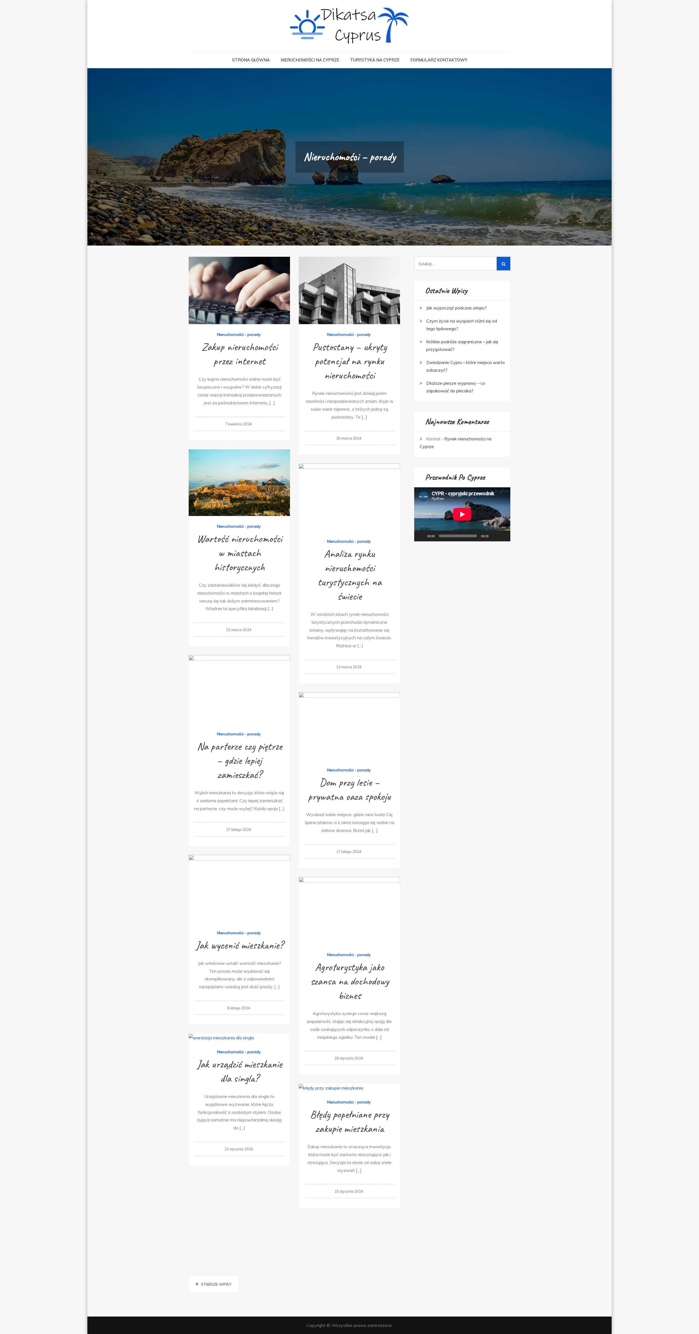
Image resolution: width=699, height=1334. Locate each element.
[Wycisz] (494, 536)
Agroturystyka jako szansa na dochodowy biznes (349, 981)
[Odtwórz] (421, 536)
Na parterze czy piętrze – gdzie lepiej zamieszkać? (239, 760)
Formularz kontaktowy (438, 59)
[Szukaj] (503, 263)
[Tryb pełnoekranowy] (503, 536)
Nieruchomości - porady (238, 334)
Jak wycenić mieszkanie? (239, 945)
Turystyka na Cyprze (374, 59)
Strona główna (251, 59)
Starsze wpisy (216, 1284)
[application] (462, 514)
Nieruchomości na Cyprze (310, 59)
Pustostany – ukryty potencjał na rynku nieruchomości (349, 361)
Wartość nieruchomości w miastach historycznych (239, 553)
